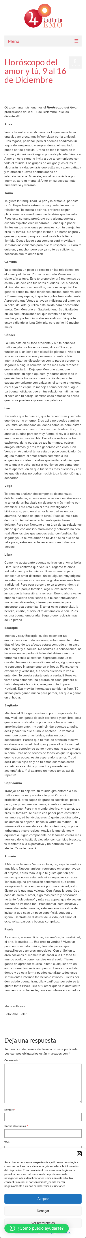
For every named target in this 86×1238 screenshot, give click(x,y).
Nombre (9, 1109)
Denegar (43, 1211)
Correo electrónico (16, 1126)
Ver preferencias (43, 1223)
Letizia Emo (17, 88)
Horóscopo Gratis (14, 92)
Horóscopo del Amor (68, 88)
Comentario (12, 1060)
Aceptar (43, 1199)
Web (6, 1142)
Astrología (50, 88)
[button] (79, 1154)
